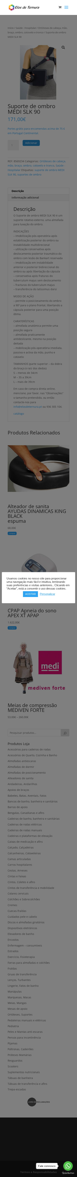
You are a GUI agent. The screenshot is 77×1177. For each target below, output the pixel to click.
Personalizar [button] (47, 594)
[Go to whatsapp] (68, 1166)
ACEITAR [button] (30, 594)
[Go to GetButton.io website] (68, 1173)
